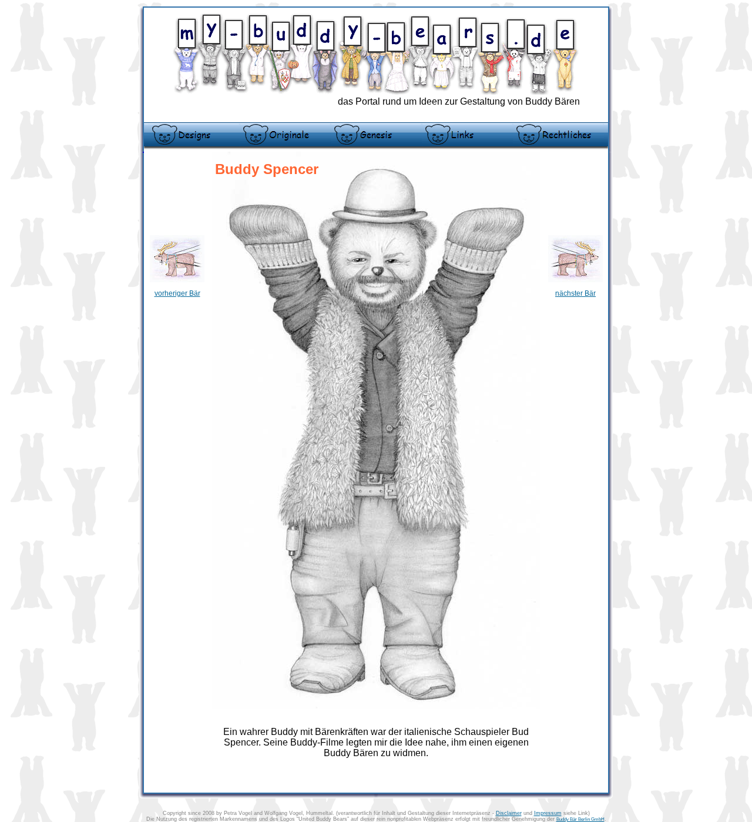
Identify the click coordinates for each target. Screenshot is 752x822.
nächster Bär (575, 293)
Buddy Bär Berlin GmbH (580, 819)
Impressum (548, 813)
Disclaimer (509, 813)
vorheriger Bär (177, 293)
